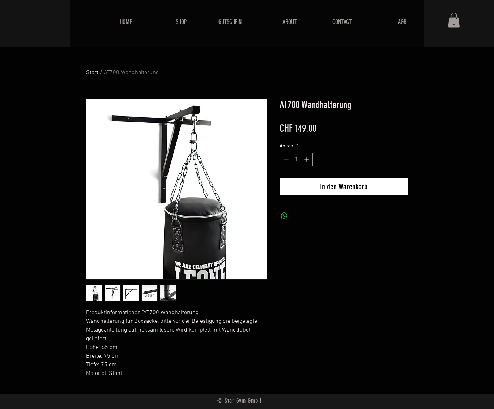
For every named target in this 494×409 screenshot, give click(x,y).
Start (92, 72)
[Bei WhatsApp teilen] (284, 215)
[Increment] (307, 159)
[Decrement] (285, 159)
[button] (454, 20)
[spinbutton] (296, 159)
